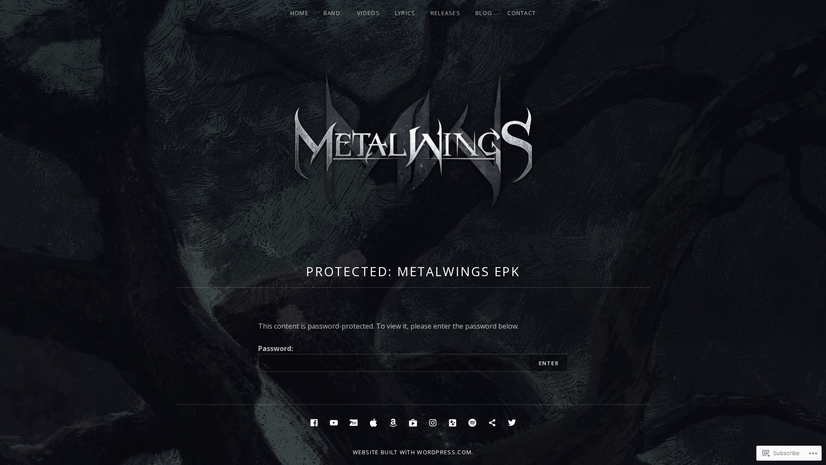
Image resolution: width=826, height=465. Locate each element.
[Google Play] (413, 421)
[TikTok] (492, 421)
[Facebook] (314, 421)
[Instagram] (433, 421)
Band (332, 13)
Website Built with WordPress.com (412, 452)
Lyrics (405, 13)
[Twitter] (512, 421)
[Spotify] (472, 421)
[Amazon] (393, 421)
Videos (368, 13)
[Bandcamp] (353, 421)
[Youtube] (334, 421)
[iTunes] (373, 421)
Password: (275, 348)
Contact (521, 13)
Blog (483, 13)
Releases (445, 13)
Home (299, 13)
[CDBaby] (452, 421)
